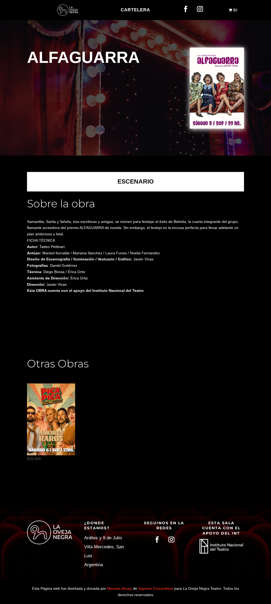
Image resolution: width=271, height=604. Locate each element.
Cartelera (135, 9)
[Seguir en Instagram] (200, 9)
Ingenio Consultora (155, 588)
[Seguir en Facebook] (185, 9)
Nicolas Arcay (119, 588)
